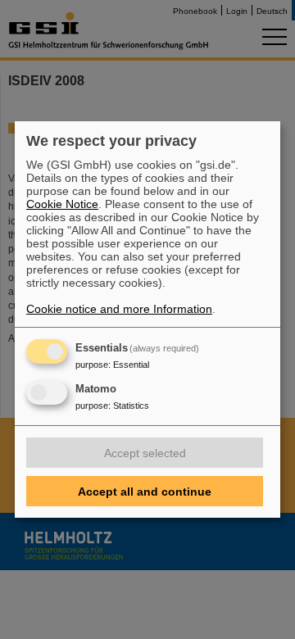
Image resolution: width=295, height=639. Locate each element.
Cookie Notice (62, 204)
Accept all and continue (144, 491)
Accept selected (145, 453)
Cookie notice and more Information (119, 308)
